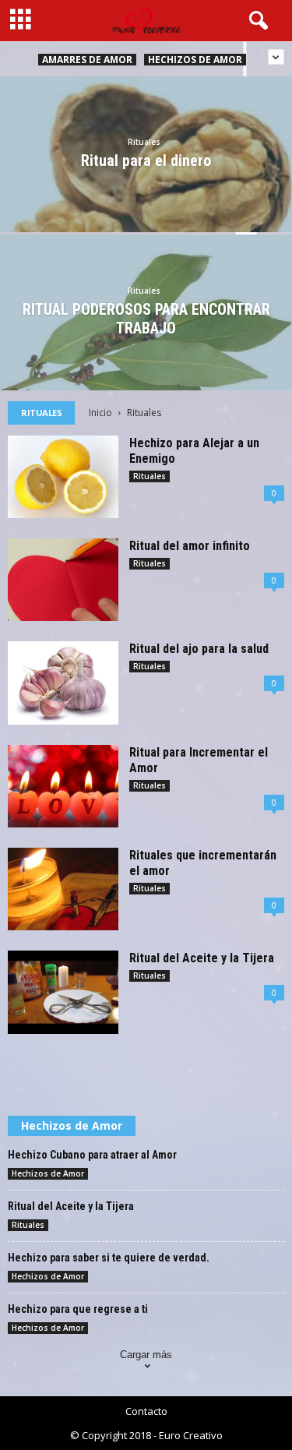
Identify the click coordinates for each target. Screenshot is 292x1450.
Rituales (144, 141)
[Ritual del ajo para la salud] (63, 683)
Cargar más (146, 1354)
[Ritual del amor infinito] (63, 579)
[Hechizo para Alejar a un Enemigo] (63, 477)
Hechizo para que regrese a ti (78, 1309)
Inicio (100, 412)
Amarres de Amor (87, 59)
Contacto (146, 1411)
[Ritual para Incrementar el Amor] (63, 786)
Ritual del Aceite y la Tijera (201, 958)
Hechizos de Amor (195, 59)
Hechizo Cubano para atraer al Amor (92, 1154)
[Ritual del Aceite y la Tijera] (63, 992)
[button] (255, 21)
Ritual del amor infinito (189, 545)
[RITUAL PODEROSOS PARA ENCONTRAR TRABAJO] (146, 349)
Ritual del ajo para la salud (199, 648)
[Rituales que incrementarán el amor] (63, 889)
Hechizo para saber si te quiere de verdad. (108, 1257)
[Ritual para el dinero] (146, 193)
